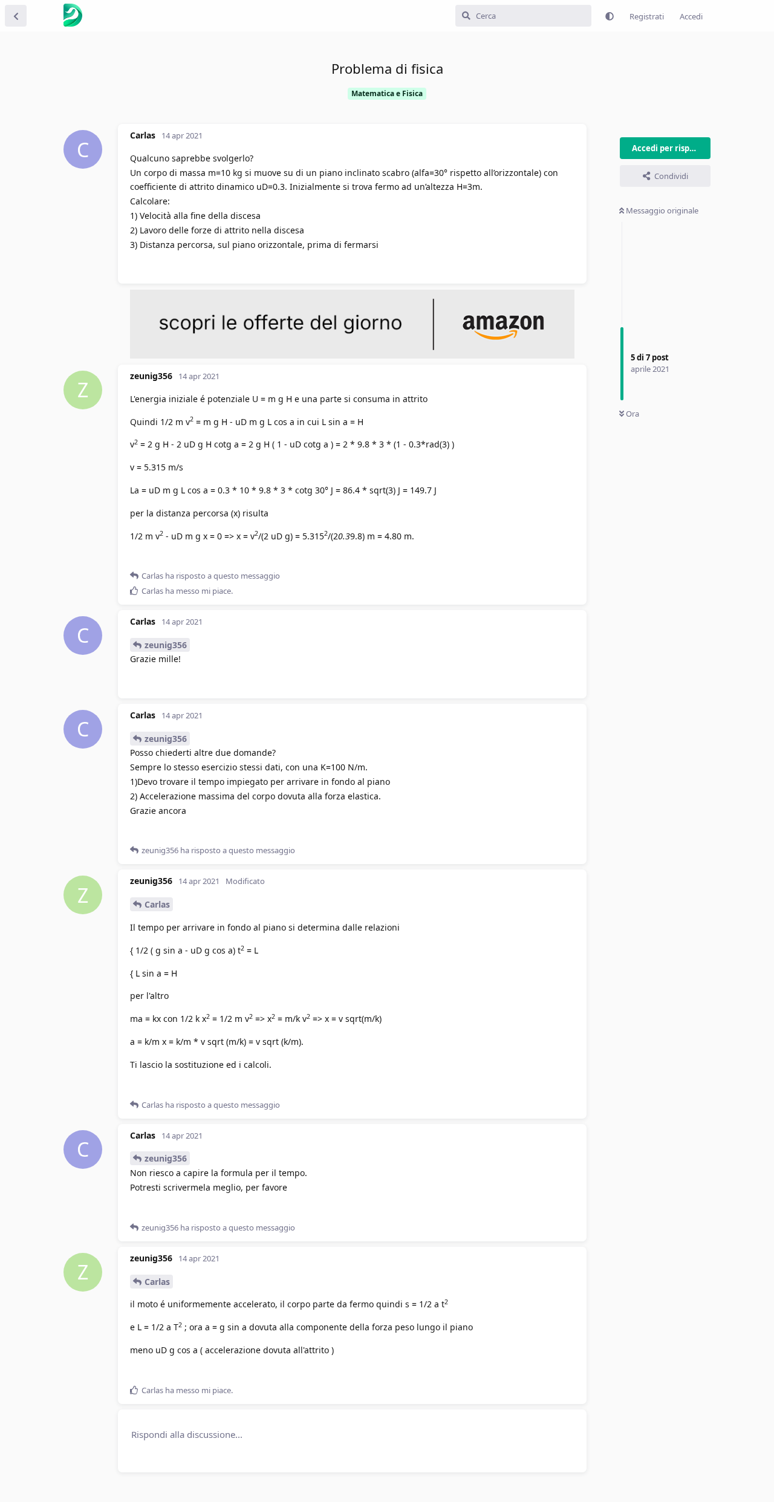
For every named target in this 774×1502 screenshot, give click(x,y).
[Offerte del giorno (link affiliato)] (352, 355)
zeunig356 (166, 645)
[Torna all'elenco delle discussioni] (16, 16)
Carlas (157, 904)
